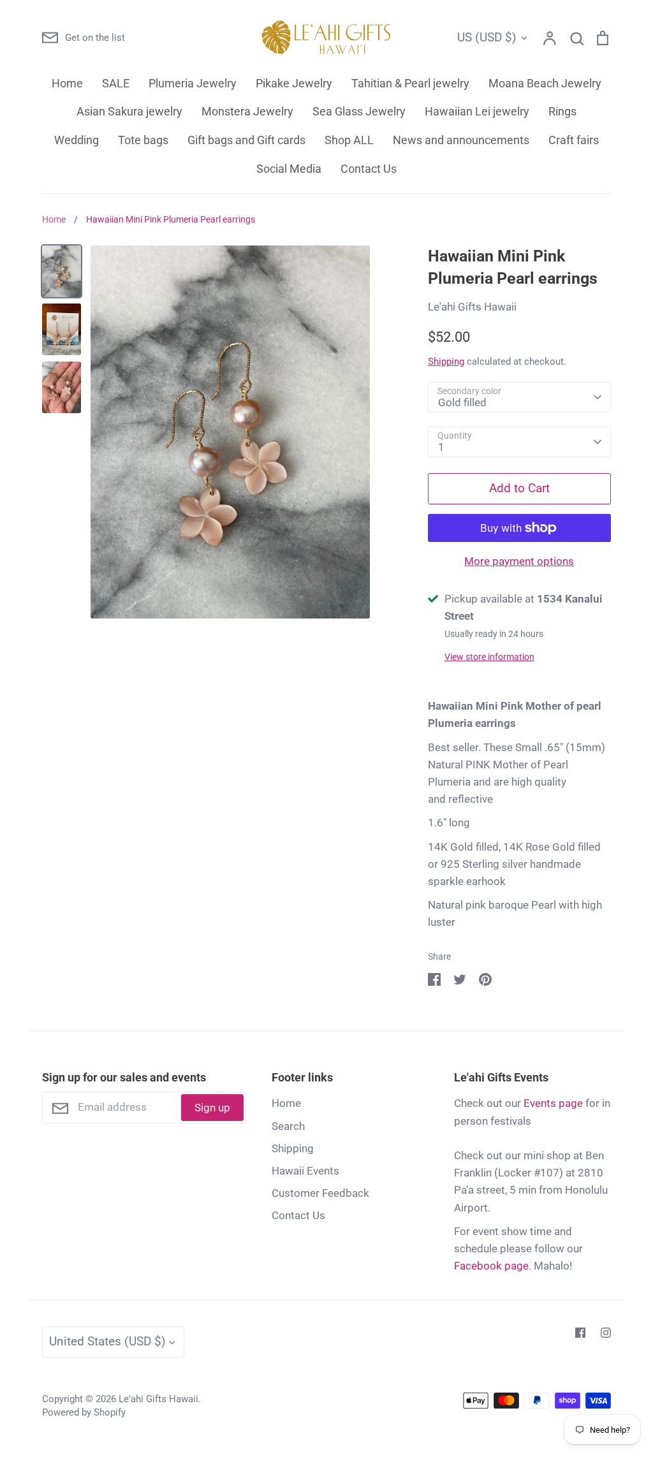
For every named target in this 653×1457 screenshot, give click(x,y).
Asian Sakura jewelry (129, 111)
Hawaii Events (305, 1170)
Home (67, 83)
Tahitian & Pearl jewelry (410, 83)
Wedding (76, 140)
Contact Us (369, 168)
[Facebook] (580, 1332)
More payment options (519, 561)
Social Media (288, 168)
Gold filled (462, 402)
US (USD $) (487, 37)
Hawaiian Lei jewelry (477, 111)
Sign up (212, 1107)
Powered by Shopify (84, 1412)
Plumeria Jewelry (193, 83)
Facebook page (491, 1265)
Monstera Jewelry (247, 111)
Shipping (446, 361)
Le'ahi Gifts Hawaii (472, 306)
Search (288, 1126)
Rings (562, 111)
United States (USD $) (107, 1341)
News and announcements (461, 140)
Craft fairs (573, 140)
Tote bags (143, 140)
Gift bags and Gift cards (246, 140)
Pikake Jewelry (294, 83)
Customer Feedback (320, 1193)
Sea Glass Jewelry (359, 111)
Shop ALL (349, 140)
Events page (553, 1103)
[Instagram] (606, 1332)
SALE (115, 83)
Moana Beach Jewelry (544, 83)
